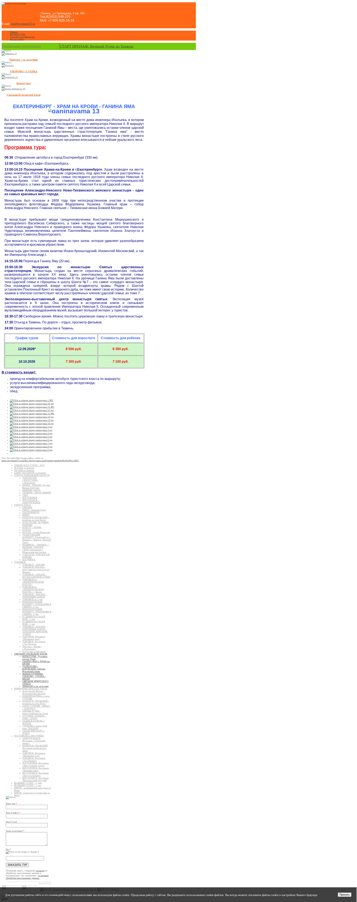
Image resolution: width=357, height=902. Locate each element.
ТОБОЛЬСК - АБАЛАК (33, 564)
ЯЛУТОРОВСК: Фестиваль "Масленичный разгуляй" (35, 779)
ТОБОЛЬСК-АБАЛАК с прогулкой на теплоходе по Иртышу (36, 569)
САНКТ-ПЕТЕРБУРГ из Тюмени (30, 472)
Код (8, 849)
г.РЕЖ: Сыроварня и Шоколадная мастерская (34, 550)
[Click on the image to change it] (22, 852)
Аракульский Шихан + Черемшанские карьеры (33, 692)
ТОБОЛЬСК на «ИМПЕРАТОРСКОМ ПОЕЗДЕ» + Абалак (33, 589)
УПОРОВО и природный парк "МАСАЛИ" (34, 727)
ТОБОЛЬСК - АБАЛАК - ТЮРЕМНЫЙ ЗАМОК (34, 595)
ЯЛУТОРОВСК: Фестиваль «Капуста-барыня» (35, 774)
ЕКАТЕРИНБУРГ (30, 512)
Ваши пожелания (15, 831)
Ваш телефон (13, 812)
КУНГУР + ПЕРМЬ (31, 527)
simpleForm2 (45, 883)
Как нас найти (17, 39)
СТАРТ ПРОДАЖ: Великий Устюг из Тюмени (96, 46)
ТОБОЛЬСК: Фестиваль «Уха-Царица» (33, 642)
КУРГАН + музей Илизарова (36, 532)
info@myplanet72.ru (23, 23)
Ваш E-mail (11, 822)
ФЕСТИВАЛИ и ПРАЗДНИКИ (29, 736)
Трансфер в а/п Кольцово (22, 37)
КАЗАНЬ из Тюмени (24, 470)
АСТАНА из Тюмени (24, 468)
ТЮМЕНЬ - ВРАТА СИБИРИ (36, 492)
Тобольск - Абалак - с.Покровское (32, 647)
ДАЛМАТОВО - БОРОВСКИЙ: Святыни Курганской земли (33, 668)
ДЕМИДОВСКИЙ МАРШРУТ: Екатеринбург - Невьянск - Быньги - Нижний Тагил (36, 538)
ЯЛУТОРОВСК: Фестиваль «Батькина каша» (35, 769)
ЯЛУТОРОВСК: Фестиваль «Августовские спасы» (35, 764)
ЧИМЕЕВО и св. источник (35, 686)
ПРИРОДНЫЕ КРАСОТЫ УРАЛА (30, 688)
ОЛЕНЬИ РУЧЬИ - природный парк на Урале (35, 712)
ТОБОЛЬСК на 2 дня (32, 599)
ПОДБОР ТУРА (17, 34)
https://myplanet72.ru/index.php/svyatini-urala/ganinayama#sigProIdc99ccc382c (40, 460)
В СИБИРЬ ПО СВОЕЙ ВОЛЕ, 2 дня (33, 617)
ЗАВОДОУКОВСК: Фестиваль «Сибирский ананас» (33, 740)
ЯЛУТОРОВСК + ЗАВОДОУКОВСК (31, 501)
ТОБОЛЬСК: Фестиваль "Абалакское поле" (33, 637)
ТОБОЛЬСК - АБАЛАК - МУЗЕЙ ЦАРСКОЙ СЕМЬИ (36, 575)
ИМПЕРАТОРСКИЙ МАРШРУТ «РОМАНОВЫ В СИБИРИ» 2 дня (36, 604)
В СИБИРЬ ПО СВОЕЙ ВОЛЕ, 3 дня (33, 622)
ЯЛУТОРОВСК (29, 497)
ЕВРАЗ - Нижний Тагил (34, 510)
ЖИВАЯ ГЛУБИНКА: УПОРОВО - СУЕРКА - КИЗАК (34, 676)
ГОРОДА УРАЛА (22, 505)
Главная (13, 32)
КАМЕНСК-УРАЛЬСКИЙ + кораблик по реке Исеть (35, 518)
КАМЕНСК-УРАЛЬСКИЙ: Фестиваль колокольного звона (35, 748)
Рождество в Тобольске (33, 651)
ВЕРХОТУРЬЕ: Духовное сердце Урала (35, 657)
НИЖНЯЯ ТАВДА (31, 490)
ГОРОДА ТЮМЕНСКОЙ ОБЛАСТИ (32, 475)
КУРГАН (26, 530)
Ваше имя (11, 803)
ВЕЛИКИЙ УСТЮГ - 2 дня (27, 785)
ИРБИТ (26, 515)
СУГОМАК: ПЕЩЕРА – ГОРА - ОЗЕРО (34, 717)
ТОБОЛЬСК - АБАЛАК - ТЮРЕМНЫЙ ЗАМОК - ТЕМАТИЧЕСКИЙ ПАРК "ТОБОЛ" (35, 630)
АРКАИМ (27, 507)
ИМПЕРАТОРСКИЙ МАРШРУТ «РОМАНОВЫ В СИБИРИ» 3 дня (36, 611)
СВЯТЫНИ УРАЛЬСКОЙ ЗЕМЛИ (30, 654)
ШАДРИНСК (28, 559)
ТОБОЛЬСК (19, 562)
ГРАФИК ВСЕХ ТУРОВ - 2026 (29, 465)
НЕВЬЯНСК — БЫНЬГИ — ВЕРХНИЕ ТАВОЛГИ (35, 545)
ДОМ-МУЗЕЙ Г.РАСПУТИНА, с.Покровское (30, 480)
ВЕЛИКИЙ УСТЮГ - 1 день (28, 783)
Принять (344, 894)
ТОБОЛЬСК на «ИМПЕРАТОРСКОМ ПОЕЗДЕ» (33, 582)
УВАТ (25, 495)
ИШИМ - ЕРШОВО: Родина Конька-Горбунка (36, 486)
